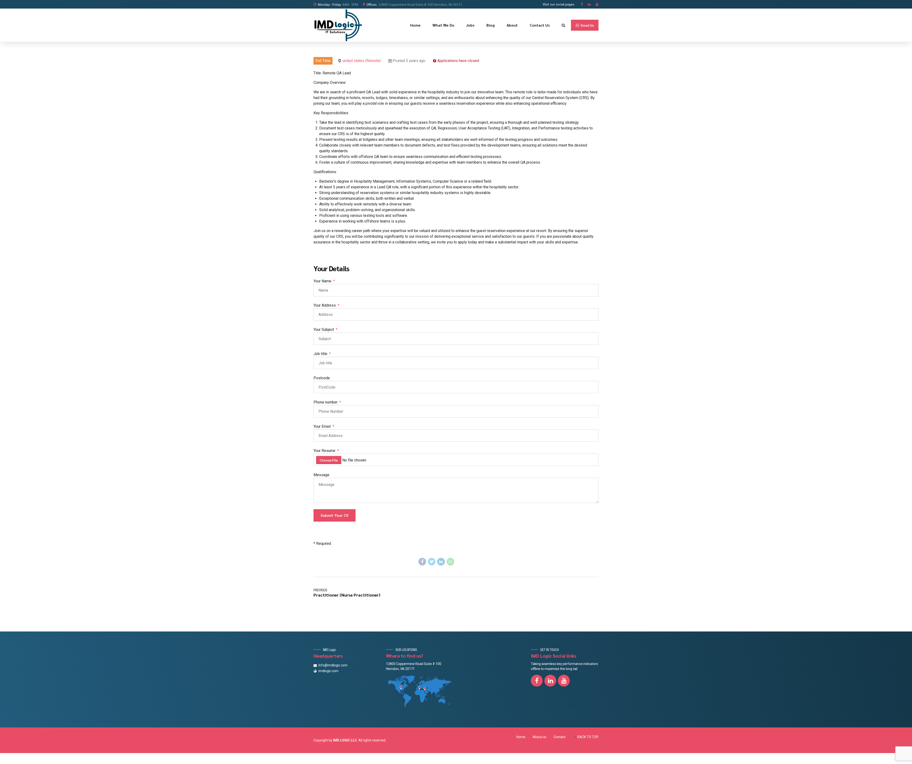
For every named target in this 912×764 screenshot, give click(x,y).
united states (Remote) (361, 60)
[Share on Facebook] (422, 561)
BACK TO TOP (587, 737)
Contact (559, 737)
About (512, 25)
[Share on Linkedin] (441, 561)
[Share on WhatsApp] (450, 561)
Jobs (470, 25)
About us (539, 737)
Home (415, 25)
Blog (490, 25)
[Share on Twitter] (432, 561)
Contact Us (540, 25)
